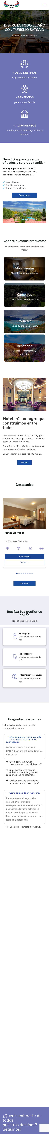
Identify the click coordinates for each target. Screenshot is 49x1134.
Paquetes (24, 321)
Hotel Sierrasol (14, 533)
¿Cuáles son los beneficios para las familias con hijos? (24, 782)
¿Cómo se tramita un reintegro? (24, 792)
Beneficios (24, 346)
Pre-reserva (24, 556)
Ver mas (24, 562)
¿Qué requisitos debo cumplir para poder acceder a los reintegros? (24, 739)
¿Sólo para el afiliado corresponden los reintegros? (25, 763)
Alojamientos (25, 268)
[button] (17, 573)
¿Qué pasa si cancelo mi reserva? (25, 826)
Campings (24, 294)
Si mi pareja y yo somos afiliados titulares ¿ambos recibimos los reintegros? (22, 772)
